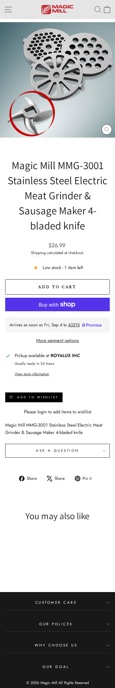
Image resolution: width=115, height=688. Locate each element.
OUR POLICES (56, 623)
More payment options (57, 340)
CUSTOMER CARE (56, 602)
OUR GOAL (56, 666)
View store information (32, 373)
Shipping (38, 253)
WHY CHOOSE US (56, 645)
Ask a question (57, 450)
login (42, 411)
